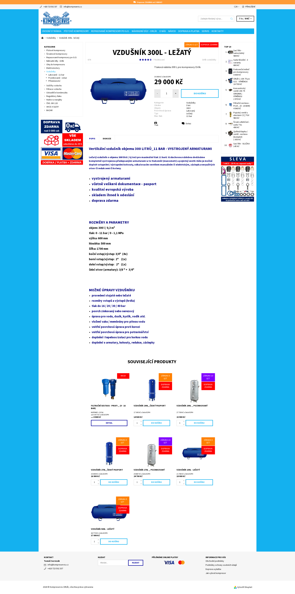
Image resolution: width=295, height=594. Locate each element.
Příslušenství (54, 81)
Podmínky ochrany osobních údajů (221, 565)
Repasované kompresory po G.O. (110, 31)
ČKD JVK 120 (52, 103)
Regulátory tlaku (53, 96)
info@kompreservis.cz (73, 6)
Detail (109, 423)
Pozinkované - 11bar (57, 77)
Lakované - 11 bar (56, 74)
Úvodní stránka (51, 31)
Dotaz (188, 123)
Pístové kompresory (76, 31)
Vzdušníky (191, 102)
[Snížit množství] (142, 424)
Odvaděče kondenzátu (56, 92)
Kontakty (217, 31)
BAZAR (49, 110)
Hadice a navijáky (54, 99)
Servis (205, 31)
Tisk (156, 125)
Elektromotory (53, 68)
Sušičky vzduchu (54, 85)
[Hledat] (231, 19)
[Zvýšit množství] (142, 421)
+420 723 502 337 (50, 6)
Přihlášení (250, 6)
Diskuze (107, 138)
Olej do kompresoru (55, 64)
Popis (92, 138)
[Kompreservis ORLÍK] (56, 18)
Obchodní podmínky (215, 561)
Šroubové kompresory (56, 54)
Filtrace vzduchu (53, 89)
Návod (172, 31)
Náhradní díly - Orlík (144, 31)
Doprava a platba (188, 31)
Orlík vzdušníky (209, 59)
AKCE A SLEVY (52, 106)
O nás (162, 31)
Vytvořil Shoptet (244, 587)
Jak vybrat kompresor (216, 573)
